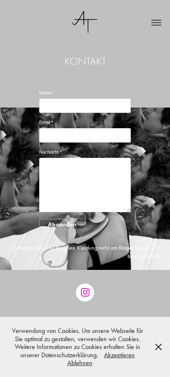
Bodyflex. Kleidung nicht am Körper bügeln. (104, 247)
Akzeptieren (119, 355)
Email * (46, 122)
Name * (46, 92)
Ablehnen (79, 363)
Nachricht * (50, 152)
